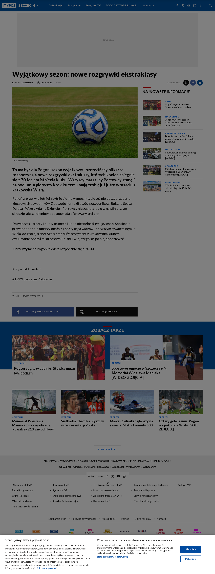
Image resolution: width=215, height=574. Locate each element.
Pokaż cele (191, 558)
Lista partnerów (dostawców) (112, 556)
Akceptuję (190, 549)
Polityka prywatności (47, 568)
